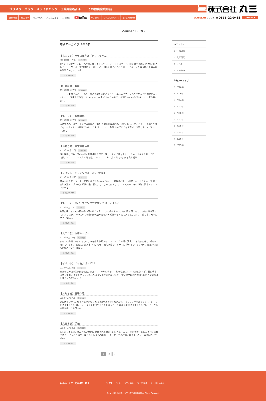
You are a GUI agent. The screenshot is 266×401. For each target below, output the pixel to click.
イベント (82, 177)
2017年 (180, 145)
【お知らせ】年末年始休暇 (74, 146)
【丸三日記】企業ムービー (74, 233)
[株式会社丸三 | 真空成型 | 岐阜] (133, 8)
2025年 (180, 93)
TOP (111, 383)
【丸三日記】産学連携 (72, 116)
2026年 (180, 87)
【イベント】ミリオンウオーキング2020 (82, 173)
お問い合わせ (159, 383)
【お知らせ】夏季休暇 (72, 293)
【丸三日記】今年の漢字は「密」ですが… (83, 55)
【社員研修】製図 (70, 86)
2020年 (180, 126)
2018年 (180, 139)
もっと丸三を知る (126, 383)
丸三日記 (82, 60)
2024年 (180, 100)
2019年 (180, 132)
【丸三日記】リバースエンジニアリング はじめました (90, 203)
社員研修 (82, 90)
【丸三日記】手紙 (70, 323)
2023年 (180, 106)
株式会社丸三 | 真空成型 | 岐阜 (129, 393)
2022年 (180, 113)
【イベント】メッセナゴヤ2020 (77, 263)
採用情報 (143, 383)
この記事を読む (68, 75)
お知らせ (82, 150)
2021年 (180, 119)
